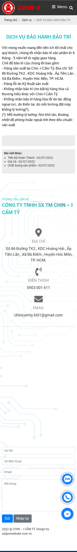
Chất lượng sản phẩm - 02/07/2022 (31, 165)
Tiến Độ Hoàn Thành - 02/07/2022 (30, 157)
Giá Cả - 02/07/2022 (21, 161)
